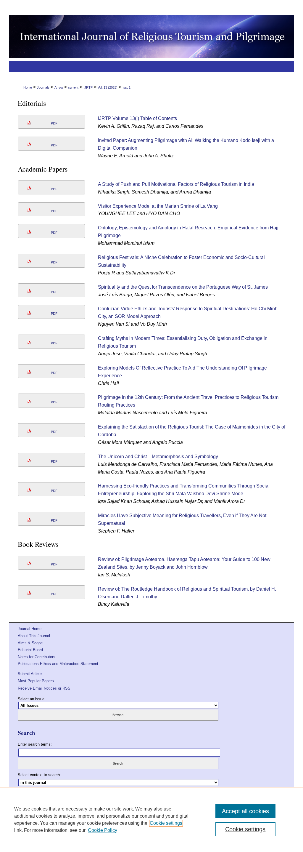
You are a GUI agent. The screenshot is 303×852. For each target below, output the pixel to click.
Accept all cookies (245, 811)
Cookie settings (166, 823)
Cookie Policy (102, 830)
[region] (151, 819)
